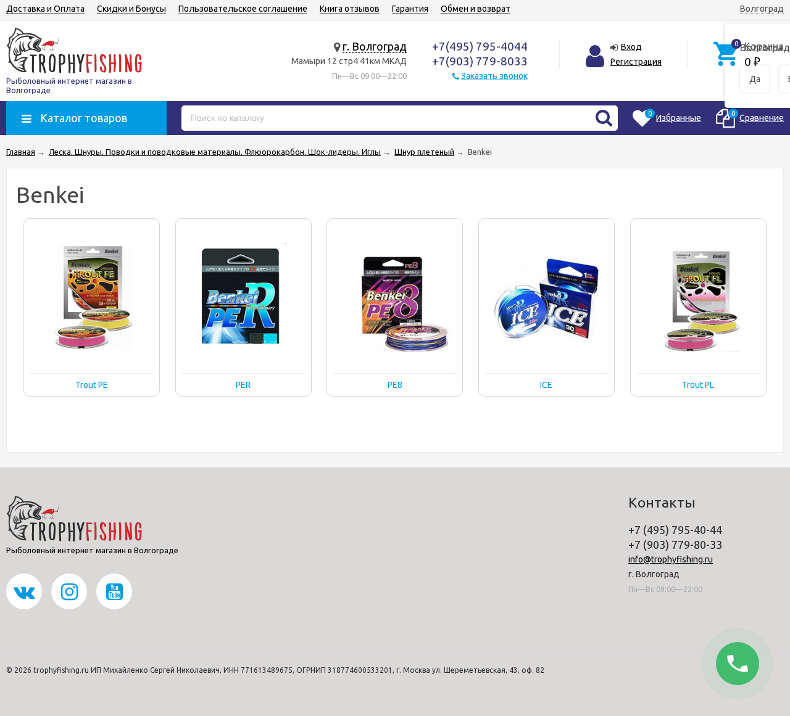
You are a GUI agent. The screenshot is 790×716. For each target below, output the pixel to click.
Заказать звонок (494, 76)
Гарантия (410, 9)
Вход (631, 47)
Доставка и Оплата (45, 9)
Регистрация (636, 62)
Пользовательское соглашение (242, 9)
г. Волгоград (375, 46)
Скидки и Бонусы (131, 9)
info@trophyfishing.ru (670, 559)
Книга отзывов (350, 9)
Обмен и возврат (475, 9)
